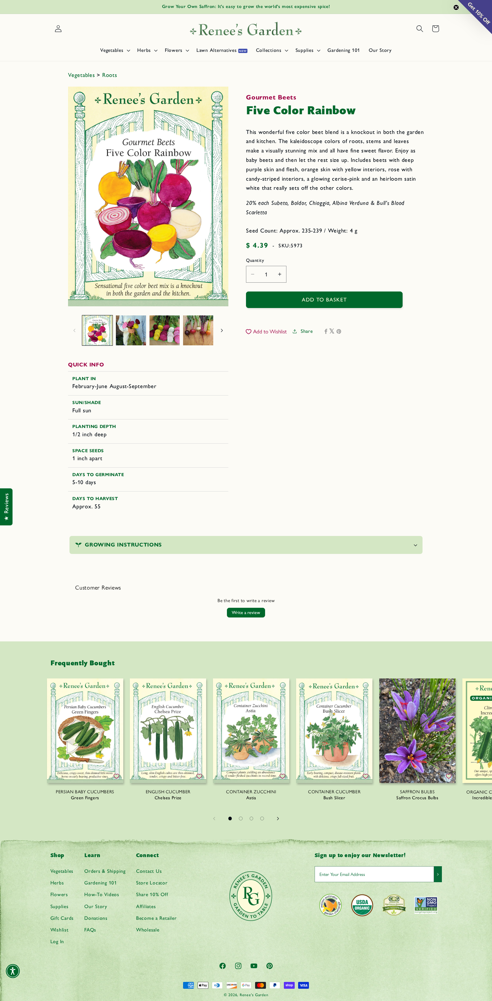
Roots (109, 75)
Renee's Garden (254, 994)
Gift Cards (62, 918)
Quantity (255, 260)
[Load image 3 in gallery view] (164, 330)
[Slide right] (222, 330)
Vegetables (82, 75)
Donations (96, 918)
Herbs (57, 883)
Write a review (246, 612)
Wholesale (147, 930)
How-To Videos (101, 895)
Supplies (59, 906)
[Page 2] (240, 818)
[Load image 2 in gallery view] (131, 330)
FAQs (90, 930)
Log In (57, 941)
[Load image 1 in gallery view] (97, 330)
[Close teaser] (456, 7)
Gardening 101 (100, 883)
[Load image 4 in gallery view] (198, 330)
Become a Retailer (156, 918)
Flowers (59, 895)
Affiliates (146, 906)
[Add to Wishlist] (116, 776)
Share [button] (307, 331)
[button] (114, 50)
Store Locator (152, 883)
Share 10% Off (152, 895)
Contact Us (149, 871)
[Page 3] (251, 818)
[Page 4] (262, 818)
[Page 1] (230, 818)
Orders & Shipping (105, 871)
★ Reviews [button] (6, 507)
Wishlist (59, 930)
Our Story (95, 906)
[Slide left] (74, 330)
